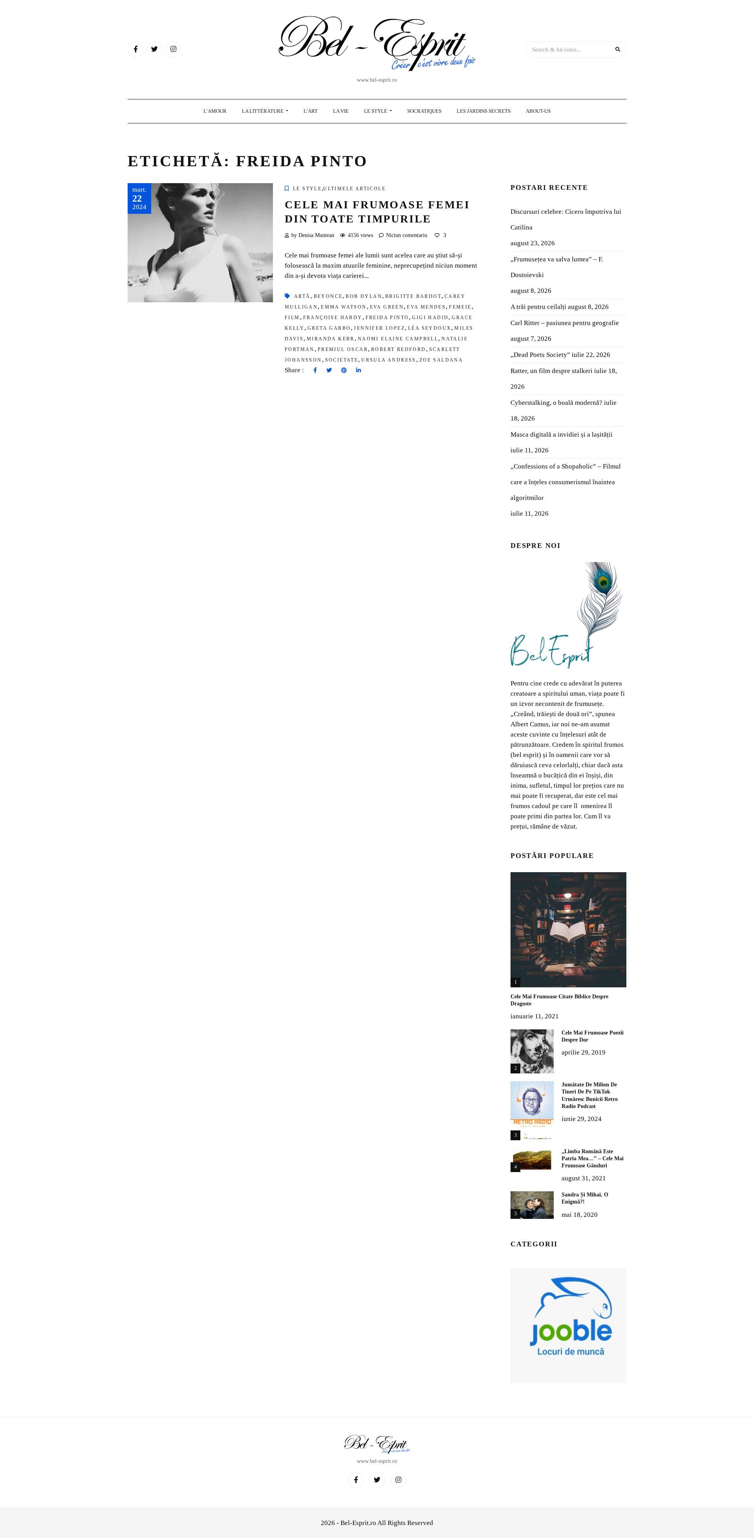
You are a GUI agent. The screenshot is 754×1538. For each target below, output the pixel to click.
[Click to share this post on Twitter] (329, 371)
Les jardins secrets (484, 111)
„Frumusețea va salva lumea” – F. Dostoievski (557, 267)
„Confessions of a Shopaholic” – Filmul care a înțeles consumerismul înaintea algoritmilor (566, 482)
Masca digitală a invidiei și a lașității (562, 434)
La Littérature (263, 111)
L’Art (311, 111)
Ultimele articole (354, 188)
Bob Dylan (364, 296)
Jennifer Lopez (379, 328)
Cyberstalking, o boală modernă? (556, 402)
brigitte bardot (413, 296)
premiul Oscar (343, 349)
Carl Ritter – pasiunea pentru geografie (565, 323)
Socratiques (424, 111)
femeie (460, 307)
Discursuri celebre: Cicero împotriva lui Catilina (566, 219)
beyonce (328, 296)
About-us (538, 111)
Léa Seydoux (429, 328)
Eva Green (387, 307)
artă (302, 296)
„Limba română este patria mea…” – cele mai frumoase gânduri (593, 1158)
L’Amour (215, 111)
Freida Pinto (387, 317)
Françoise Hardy (332, 317)
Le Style (376, 111)
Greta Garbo (329, 328)
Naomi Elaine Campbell (398, 339)
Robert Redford (398, 349)
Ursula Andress (388, 360)
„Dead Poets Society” (540, 354)
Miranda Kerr (331, 339)
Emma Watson (343, 307)
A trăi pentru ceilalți (538, 307)
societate (342, 360)
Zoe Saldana (441, 360)
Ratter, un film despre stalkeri (552, 371)
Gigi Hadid (430, 317)
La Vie (341, 111)
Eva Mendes (426, 307)
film (292, 317)
